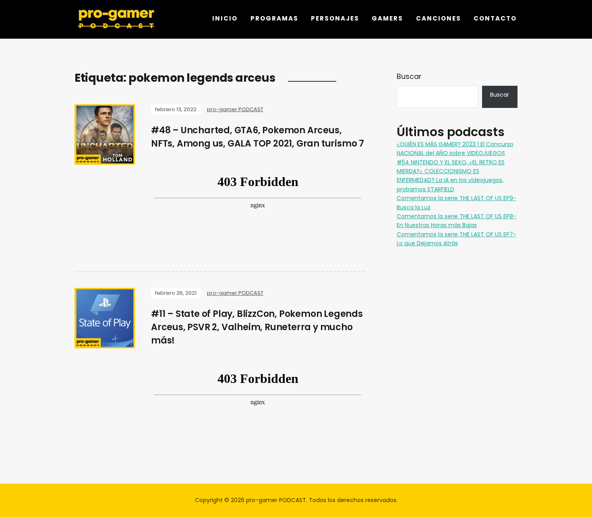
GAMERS (387, 18)
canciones (438, 18)
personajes (335, 18)
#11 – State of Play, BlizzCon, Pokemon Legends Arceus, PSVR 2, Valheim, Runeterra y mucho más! (257, 327)
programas (274, 18)
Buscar (409, 76)
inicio (225, 18)
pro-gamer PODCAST (235, 109)
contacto (495, 18)
